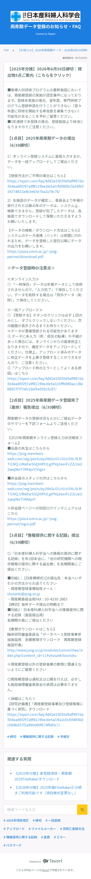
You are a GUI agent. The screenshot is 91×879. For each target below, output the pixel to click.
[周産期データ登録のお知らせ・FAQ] (45, 16)
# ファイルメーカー (42, 828)
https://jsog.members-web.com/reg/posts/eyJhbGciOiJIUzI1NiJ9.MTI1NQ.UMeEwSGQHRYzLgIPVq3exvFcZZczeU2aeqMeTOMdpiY (44, 491)
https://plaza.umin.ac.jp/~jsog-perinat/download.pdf (32, 254)
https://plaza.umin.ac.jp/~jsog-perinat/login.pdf (32, 521)
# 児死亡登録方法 (72, 828)
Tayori (45, 870)
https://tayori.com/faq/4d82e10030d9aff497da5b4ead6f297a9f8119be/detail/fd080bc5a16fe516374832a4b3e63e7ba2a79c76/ (45, 186)
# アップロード (14, 828)
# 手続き (64, 736)
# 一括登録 (53, 820)
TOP (6, 50)
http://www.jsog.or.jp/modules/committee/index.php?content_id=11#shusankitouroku (45, 652)
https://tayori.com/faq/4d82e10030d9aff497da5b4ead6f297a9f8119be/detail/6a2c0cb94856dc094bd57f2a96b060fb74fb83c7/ (45, 719)
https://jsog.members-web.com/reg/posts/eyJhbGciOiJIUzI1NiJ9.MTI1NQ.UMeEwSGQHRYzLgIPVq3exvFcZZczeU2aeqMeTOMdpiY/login (44, 461)
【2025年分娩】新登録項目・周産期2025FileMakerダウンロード (43, 776)
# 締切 (11, 736)
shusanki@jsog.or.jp (23, 593)
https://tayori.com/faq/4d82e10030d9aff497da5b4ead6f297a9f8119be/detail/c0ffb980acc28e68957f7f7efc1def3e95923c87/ (45, 384)
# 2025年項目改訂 (16, 820)
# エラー (60, 837)
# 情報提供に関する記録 (37, 736)
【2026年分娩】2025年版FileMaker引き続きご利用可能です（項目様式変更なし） (48, 790)
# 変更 (45, 837)
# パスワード (13, 845)
